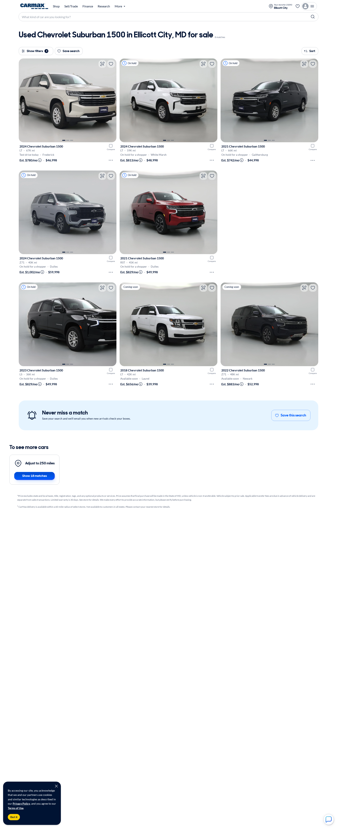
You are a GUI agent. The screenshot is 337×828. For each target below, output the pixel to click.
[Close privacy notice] (56, 786)
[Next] (111, 100)
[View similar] (102, 64)
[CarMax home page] (34, 6)
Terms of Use (15, 808)
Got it (14, 817)
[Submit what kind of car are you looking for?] (312, 16)
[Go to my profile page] (309, 6)
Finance (87, 6)
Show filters (37, 51)
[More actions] (111, 160)
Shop (56, 6)
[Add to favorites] (111, 64)
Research (104, 6)
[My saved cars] (298, 6)
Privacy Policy (21, 803)
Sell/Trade (71, 6)
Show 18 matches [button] (34, 476)
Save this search (293, 415)
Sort (312, 51)
